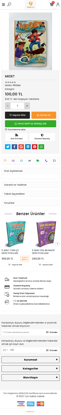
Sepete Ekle (19, 115)
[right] (57, 244)
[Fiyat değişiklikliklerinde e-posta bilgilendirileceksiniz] (39, 161)
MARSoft (30, 411)
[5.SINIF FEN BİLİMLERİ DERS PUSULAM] (15, 233)
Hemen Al (45, 115)
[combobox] (5, 350)
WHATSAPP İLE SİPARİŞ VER (32, 123)
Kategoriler (30, 368)
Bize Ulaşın (30, 377)
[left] (3, 244)
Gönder (53, 332)
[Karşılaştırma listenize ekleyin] (30, 161)
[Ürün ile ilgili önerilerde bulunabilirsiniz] (55, 161)
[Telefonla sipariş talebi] (47, 161)
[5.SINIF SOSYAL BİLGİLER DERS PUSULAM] (45, 233)
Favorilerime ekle (16, 129)
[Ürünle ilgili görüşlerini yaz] (22, 161)
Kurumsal (30, 360)
